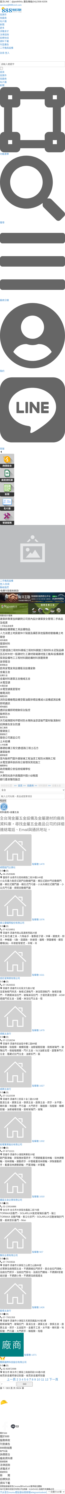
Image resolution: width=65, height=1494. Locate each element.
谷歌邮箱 (26, 1492)
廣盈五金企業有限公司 (11, 1200)
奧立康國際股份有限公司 (12, 923)
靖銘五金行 (5, 1033)
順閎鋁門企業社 (7, 867)
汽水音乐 (4, 1492)
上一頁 (12, 1379)
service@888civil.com (11, 5)
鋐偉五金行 (5, 1310)
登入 (7, 53)
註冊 (2, 53)
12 (47, 1379)
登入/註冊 (7, 58)
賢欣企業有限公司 (9, 1255)
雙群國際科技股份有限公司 (13, 1362)
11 (43, 1379)
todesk (42, 1492)
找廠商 (30, 785)
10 (39, 1379)
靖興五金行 (5, 1089)
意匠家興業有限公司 (10, 978)
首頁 (20, 785)
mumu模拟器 (15, 1492)
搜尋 (4, 801)
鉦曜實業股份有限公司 (11, 1144)
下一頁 (53, 1379)
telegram (35, 1492)
